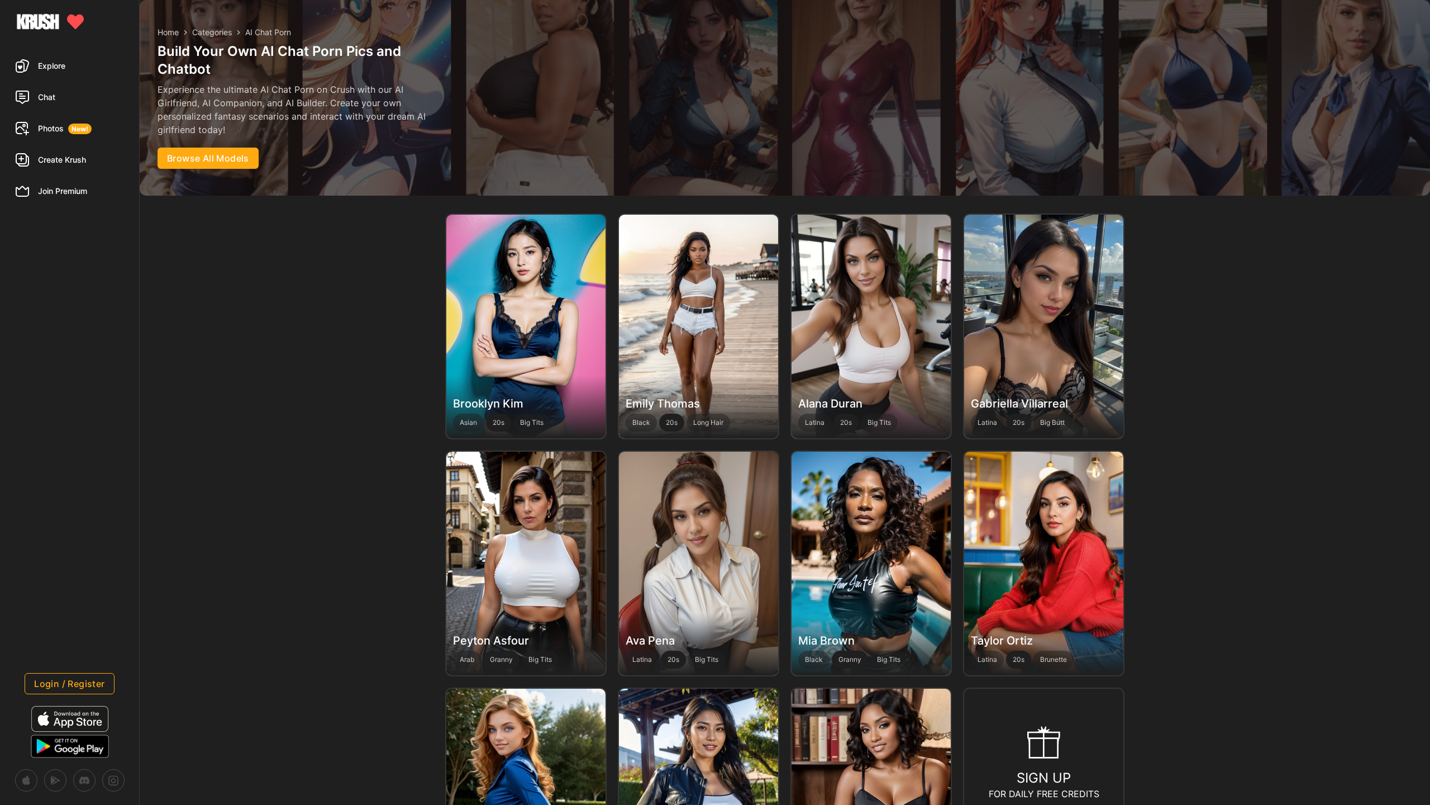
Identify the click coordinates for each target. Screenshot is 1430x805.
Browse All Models (208, 158)
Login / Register (69, 683)
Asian (468, 422)
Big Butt (1052, 422)
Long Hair (708, 422)
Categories (212, 32)
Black (641, 422)
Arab (467, 659)
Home (168, 32)
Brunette (1053, 659)
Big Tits (532, 422)
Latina (814, 422)
